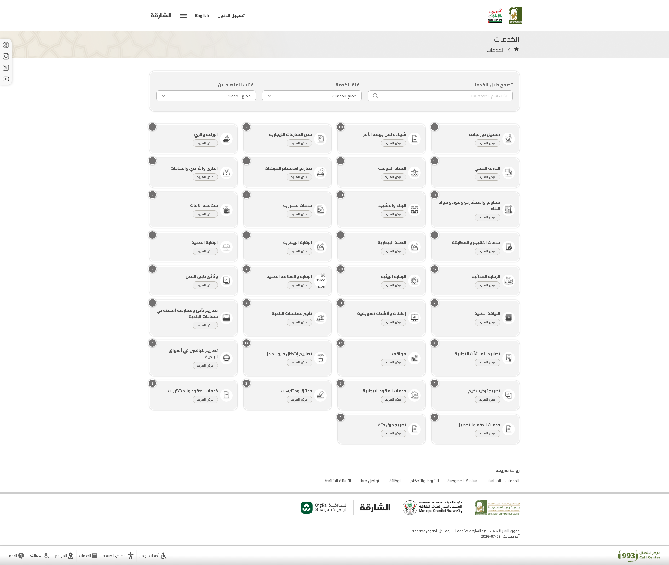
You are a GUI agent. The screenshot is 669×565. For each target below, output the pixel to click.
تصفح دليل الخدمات (491, 84)
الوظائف (395, 481)
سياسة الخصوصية (462, 481)
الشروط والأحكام (424, 481)
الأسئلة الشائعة (338, 481)
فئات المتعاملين (236, 84)
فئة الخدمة (348, 84)
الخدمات (512, 481)
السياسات (493, 481)
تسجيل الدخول (231, 15)
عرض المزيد (487, 143)
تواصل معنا (369, 481)
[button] (118, 555)
